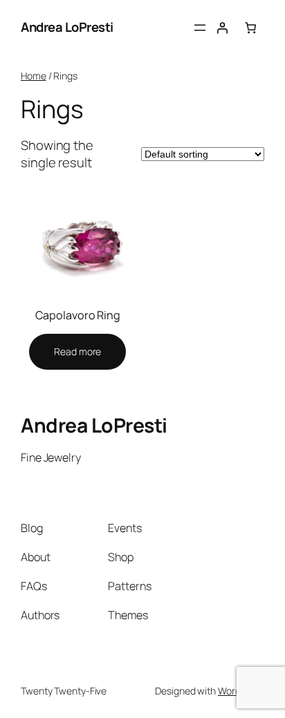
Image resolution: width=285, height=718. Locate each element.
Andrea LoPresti (67, 27)
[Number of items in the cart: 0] (250, 27)
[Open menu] (200, 27)
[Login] (222, 27)
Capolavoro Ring (78, 315)
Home (33, 75)
